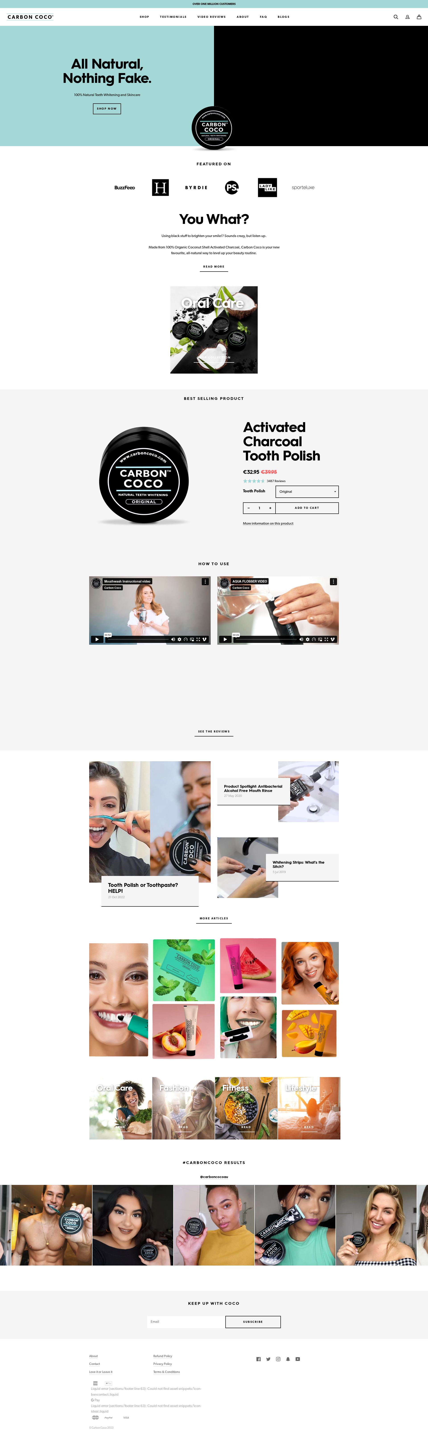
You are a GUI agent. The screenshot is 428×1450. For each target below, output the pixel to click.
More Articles (214, 918)
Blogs (284, 16)
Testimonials (173, 16)
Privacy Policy (162, 1364)
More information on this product (268, 523)
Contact (94, 1364)
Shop (144, 16)
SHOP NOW (107, 108)
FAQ (263, 16)
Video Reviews (212, 16)
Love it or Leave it (100, 1372)
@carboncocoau (214, 1177)
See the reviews (214, 731)
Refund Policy (162, 1356)
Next (417, 1231)
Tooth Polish (254, 491)
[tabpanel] (214, 1000)
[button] (419, 17)
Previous (11, 1231)
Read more (213, 266)
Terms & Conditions (166, 1372)
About (243, 16)
